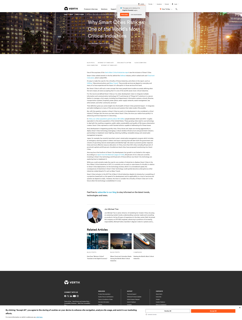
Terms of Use (67, 301)
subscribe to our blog (107, 192)
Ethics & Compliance (161, 304)
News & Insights (79, 14)
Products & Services (91, 9)
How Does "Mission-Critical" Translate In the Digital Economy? (97, 257)
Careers (158, 299)
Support (113, 9)
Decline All (167, 311)
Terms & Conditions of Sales (105, 299)
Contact (167, 4)
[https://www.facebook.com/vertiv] (65, 296)
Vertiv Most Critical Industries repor (117, 72)
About (71, 14)
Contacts (129, 304)
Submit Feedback (131, 302)
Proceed (124, 14)
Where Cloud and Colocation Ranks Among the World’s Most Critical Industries (120, 258)
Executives (158, 296)
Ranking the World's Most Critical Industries (144, 257)
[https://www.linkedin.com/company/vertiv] (71, 296)
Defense (123, 75)
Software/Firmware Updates (134, 296)
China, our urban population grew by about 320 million (107, 119)
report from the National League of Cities (110, 154)
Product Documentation (104, 294)
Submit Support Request (133, 299)
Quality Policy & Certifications (105, 296)
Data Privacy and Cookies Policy (81, 301)
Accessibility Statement (70, 303)
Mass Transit (114, 83)
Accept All (213, 311)
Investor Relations (160, 302)
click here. (39, 317)
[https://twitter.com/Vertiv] (68, 296)
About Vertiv (159, 294)
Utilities (89, 83)
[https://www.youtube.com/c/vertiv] (74, 296)
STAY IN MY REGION (136, 14)
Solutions (104, 9)
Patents (100, 304)
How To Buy (166, 9)
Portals (150, 4)
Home (65, 14)
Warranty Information (103, 302)
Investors (159, 4)
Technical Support (131, 294)
